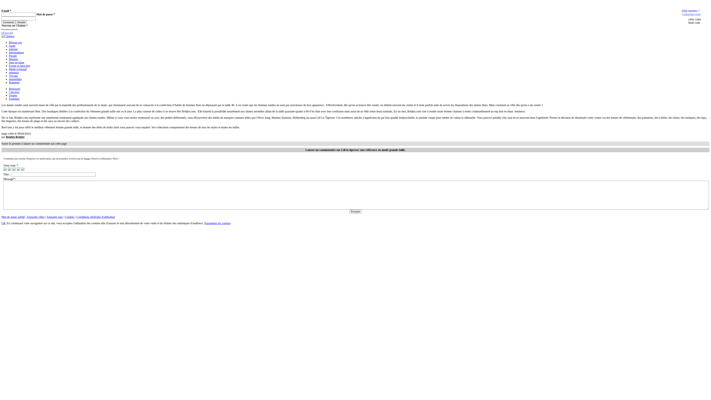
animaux (14, 72)
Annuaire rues (54, 217)
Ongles (13, 95)
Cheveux (14, 92)
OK (3, 223)
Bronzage (14, 88)
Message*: (9, 179)
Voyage (13, 75)
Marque (13, 59)
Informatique (16, 52)
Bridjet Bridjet (15, 137)
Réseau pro (15, 42)
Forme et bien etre (19, 65)
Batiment (14, 82)
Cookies (69, 217)
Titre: (7, 174)
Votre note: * (11, 165)
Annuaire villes (35, 217)
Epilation (14, 98)
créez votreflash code (694, 21)
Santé (12, 45)
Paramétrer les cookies (217, 223)
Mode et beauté (18, 69)
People (13, 55)
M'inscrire (7, 32)
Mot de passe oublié (13, 217)
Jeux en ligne (16, 62)
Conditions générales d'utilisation (95, 217)
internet (13, 49)
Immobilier (15, 79)
